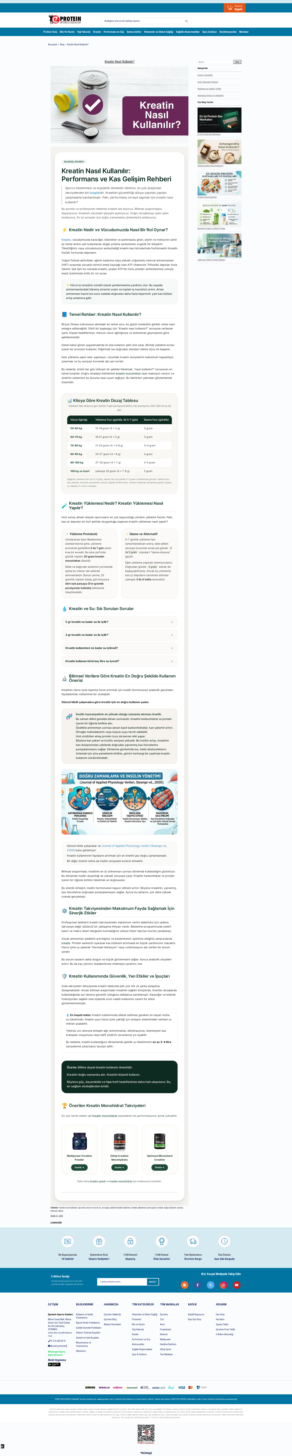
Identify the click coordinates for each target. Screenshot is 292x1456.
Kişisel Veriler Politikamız (88, 1322)
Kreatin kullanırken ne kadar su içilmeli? (91, 648)
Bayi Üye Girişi (194, 1319)
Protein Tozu (50, 31)
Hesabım (220, 1319)
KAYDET (152, 1282)
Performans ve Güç (114, 31)
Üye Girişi (220, 1314)
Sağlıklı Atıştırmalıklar (188, 31)
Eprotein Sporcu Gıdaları (60, 1314)
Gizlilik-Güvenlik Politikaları (88, 1327)
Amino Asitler (134, 31)
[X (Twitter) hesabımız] (211, 1285)
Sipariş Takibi (222, 1324)
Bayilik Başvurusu (196, 1314)
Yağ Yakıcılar (84, 31)
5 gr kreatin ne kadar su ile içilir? (86, 622)
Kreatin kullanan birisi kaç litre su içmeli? (92, 661)
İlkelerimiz (81, 1351)
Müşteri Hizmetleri (112, 1324)
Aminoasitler (138, 1344)
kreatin (66, 943)
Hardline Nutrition (168, 1344)
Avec (162, 1324)
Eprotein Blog (110, 1319)
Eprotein (164, 1314)
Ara (237, 62)
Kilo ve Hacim (138, 1324)
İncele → (79, 1167)
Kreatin (97, 31)
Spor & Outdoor (139, 1354)
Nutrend (163, 1334)
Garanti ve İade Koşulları (87, 1337)
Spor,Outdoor (209, 31)
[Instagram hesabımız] (224, 1285)
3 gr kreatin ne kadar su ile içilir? (86, 634)
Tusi (162, 1319)
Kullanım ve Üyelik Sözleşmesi (84, 1316)
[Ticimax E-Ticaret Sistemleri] (146, 1453)
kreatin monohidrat (128, 373)
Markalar (244, 31)
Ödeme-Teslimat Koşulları (88, 1332)
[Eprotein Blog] (185, 1285)
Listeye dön (56, 1222)
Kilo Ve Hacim (67, 31)
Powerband (165, 1329)
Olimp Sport (165, 1349)
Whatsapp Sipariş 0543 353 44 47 (56, 1353)
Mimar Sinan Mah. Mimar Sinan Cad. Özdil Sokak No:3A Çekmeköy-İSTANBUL (60, 1327)
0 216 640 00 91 (58, 1341)
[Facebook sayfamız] (198, 1285)
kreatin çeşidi (98, 1181)
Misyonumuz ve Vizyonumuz (83, 1344)
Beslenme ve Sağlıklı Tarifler (209, 88)
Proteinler (136, 1319)
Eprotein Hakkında (112, 1314)
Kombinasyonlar (228, 31)
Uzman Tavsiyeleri (205, 75)
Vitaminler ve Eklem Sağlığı (158, 31)
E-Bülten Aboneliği (224, 1334)
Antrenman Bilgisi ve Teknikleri (211, 95)
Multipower (165, 1339)
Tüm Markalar (166, 1354)
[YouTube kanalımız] (237, 1285)
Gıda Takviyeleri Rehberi (208, 82)
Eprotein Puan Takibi (225, 1329)
